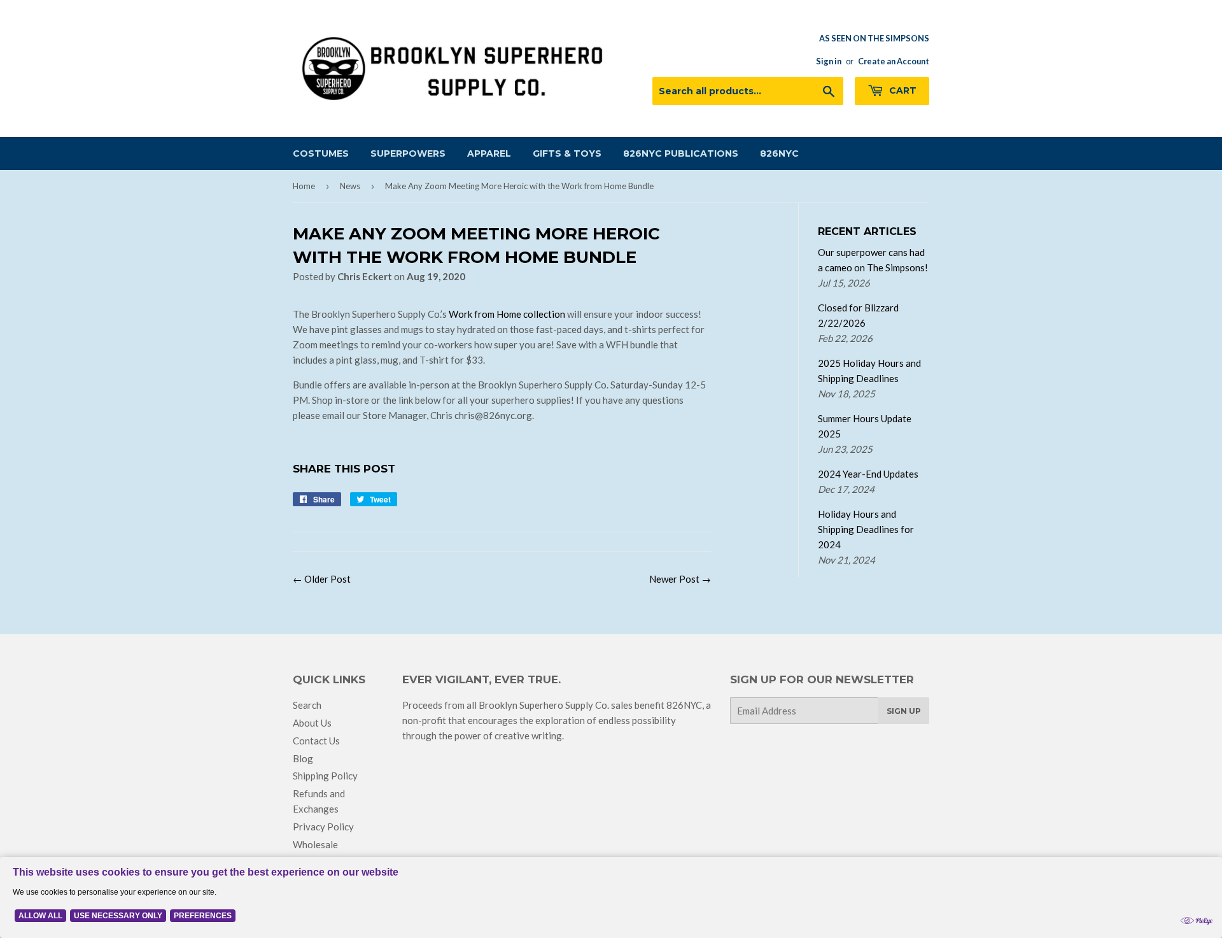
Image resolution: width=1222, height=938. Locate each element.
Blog (303, 758)
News (350, 186)
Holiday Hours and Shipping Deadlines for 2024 (866, 529)
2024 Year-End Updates (868, 474)
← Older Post (322, 579)
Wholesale (315, 844)
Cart (901, 90)
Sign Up (904, 711)
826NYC (779, 153)
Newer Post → (680, 579)
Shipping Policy (325, 775)
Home (304, 186)
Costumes (321, 153)
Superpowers (408, 153)
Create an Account (893, 61)
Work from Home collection (508, 314)
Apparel (489, 153)
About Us (312, 722)
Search (307, 705)
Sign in (828, 61)
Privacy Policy (323, 826)
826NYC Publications (680, 153)
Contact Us (316, 740)
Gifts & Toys (567, 153)
